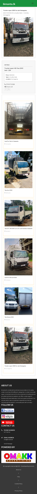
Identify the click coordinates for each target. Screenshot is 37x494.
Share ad (9, 87)
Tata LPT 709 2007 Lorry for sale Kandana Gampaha (18, 228)
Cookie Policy (18, 483)
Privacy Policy (18, 490)
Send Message (8, 443)
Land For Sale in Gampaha (11, 141)
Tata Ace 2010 (8, 190)
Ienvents (31, 466)
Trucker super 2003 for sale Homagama (15, 366)
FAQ (18, 476)
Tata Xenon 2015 (9, 317)
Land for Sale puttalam (11, 277)
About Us (18, 469)
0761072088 (10, 84)
